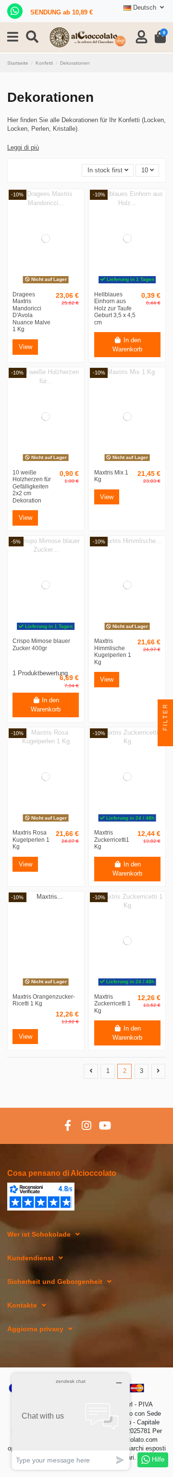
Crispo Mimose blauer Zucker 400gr (41, 645)
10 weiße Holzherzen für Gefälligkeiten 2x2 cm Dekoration (31, 486)
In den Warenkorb (127, 344)
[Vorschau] (45, 284)
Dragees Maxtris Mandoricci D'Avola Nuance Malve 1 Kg (31, 312)
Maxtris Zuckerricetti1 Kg (111, 839)
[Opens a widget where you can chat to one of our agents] (70, 1421)
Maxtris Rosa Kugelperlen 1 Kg (30, 839)
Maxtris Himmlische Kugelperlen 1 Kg (112, 652)
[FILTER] (165, 738)
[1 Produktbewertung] (55, 664)
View (25, 346)
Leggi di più (23, 147)
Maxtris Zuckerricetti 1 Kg (112, 1003)
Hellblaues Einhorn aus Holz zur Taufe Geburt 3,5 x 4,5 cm (115, 308)
